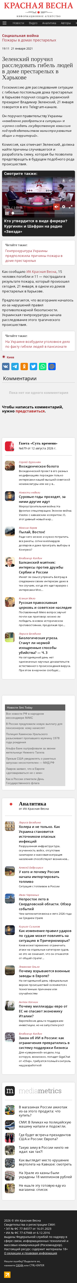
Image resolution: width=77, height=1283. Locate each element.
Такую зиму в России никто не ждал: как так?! (44, 1149)
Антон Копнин (28, 1002)
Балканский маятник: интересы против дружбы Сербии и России (41, 567)
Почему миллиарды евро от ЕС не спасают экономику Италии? (43, 1011)
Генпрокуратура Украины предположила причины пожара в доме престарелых (34, 256)
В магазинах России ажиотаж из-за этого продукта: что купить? (43, 1111)
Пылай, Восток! (32, 532)
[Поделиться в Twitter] (33, 366)
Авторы (66, 23)
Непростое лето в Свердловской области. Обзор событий (45, 904)
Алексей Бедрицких (31, 867)
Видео (33, 23)
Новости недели (29, 492)
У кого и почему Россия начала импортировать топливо (39, 877)
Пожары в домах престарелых (29, 40)
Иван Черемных (29, 895)
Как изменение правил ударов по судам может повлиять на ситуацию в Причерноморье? (45, 936)
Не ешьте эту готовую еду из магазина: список (42, 1187)
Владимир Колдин (30, 558)
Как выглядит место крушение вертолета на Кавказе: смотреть (45, 1162)
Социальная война (20, 36)
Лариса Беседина (30, 633)
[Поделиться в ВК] (5, 366)
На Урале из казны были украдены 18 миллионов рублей (45, 1175)
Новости (18, 23)
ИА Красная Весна (41, 271)
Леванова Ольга (29, 967)
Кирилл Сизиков (29, 926)
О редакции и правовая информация (30, 1253)
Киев (10, 357)
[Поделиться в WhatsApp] (42, 366)
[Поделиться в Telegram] (15, 366)
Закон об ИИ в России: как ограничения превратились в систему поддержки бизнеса (44, 1043)
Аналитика (49, 23)
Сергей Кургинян (30, 462)
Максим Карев (28, 528)
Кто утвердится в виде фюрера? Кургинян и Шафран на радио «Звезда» (35, 226)
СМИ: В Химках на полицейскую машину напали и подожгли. (45, 1124)
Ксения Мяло (27, 598)
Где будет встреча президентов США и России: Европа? (45, 1137)
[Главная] (38, 10)
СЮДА (19, 1265)
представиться (30, 411)
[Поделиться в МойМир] (52, 366)
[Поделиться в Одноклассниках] (24, 366)
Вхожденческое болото (39, 466)
